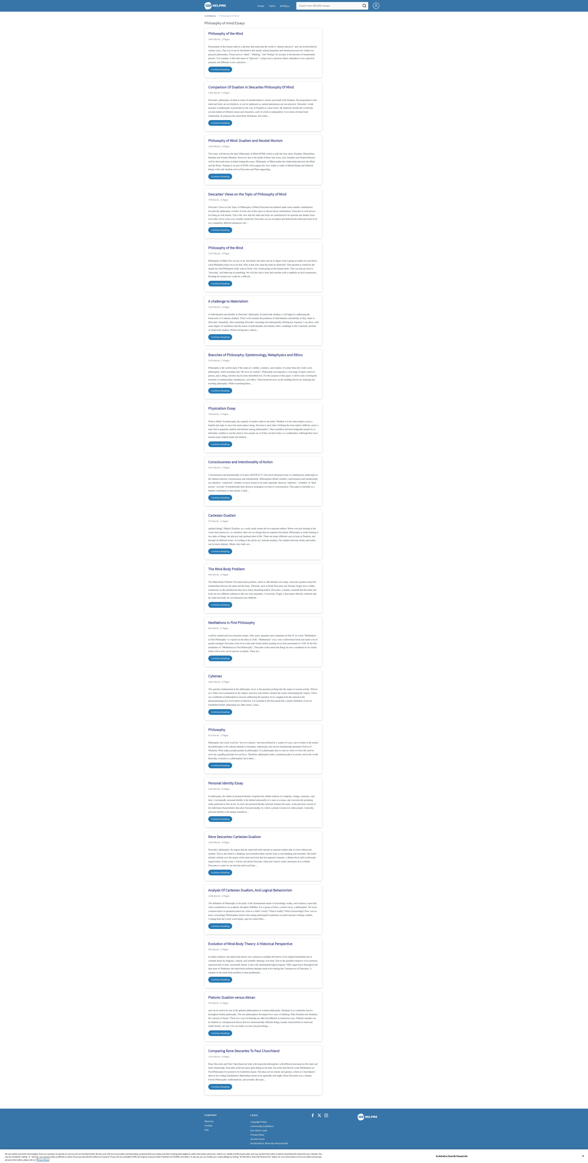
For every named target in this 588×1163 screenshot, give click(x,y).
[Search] (364, 6)
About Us (209, 1121)
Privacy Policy (257, 1134)
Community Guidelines (261, 1126)
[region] (294, 1156)
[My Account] (377, 5)
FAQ (206, 1129)
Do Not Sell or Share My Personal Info (451, 1156)
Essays (261, 5)
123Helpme (210, 15)
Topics (272, 5)
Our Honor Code (258, 1130)
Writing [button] (283, 5)
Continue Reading (220, 69)
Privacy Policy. (43, 1160)
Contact (208, 1125)
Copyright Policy (258, 1121)
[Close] (583, 1156)
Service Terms (257, 1138)
